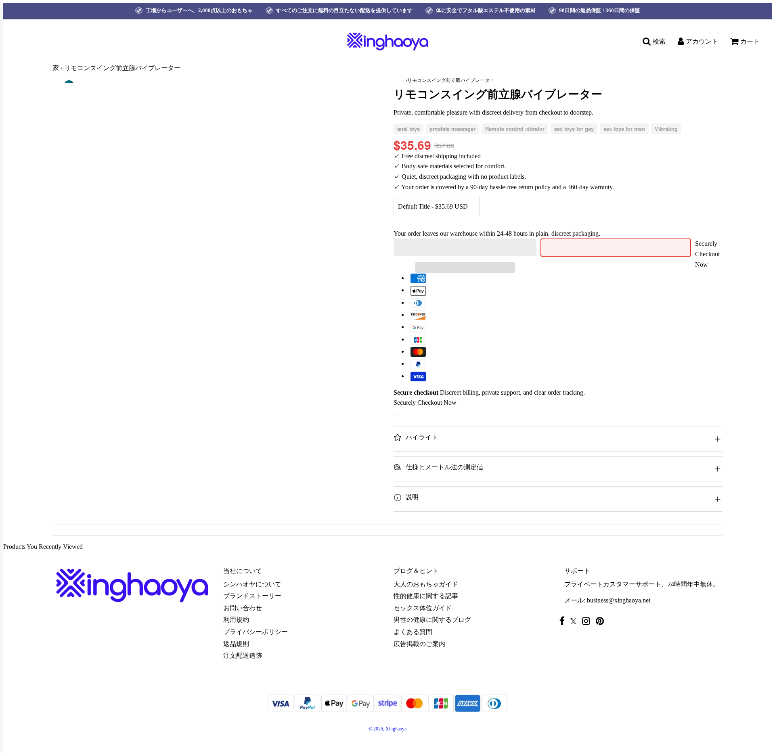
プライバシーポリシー (255, 631)
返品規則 (236, 643)
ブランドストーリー (252, 595)
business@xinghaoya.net (618, 600)
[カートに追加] (394, 415)
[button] (465, 247)
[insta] (588, 621)
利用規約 (236, 619)
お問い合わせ (242, 607)
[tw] (575, 621)
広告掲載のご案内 (419, 643)
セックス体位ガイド (423, 607)
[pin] (602, 621)
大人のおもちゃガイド (426, 584)
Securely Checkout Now (707, 254)
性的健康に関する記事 (426, 595)
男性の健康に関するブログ (432, 619)
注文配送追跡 (242, 655)
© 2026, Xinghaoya (387, 729)
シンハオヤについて (252, 584)
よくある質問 (413, 631)
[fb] (564, 621)
